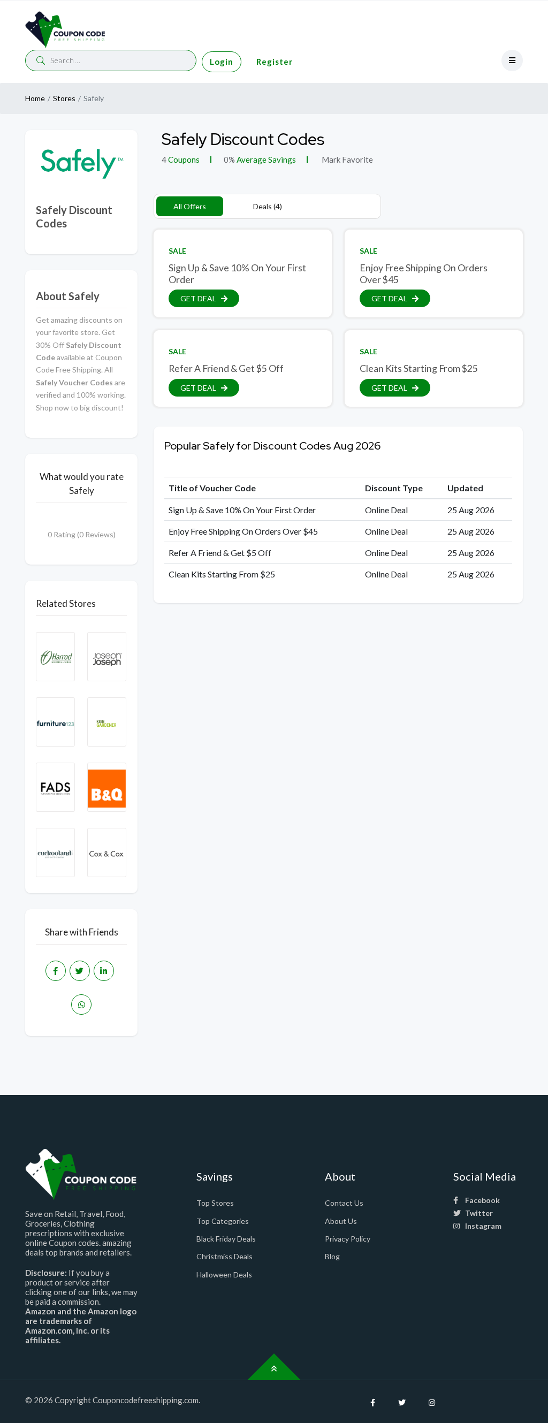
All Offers (189, 206)
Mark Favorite (346, 159)
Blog (332, 1256)
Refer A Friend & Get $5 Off (226, 368)
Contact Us (344, 1202)
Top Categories (222, 1221)
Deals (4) (267, 206)
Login (221, 61)
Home (35, 98)
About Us (341, 1221)
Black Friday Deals (226, 1238)
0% (229, 159)
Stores (64, 98)
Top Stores (215, 1202)
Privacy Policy (347, 1238)
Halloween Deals (224, 1274)
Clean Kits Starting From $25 (419, 368)
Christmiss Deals (224, 1256)
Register (274, 61)
